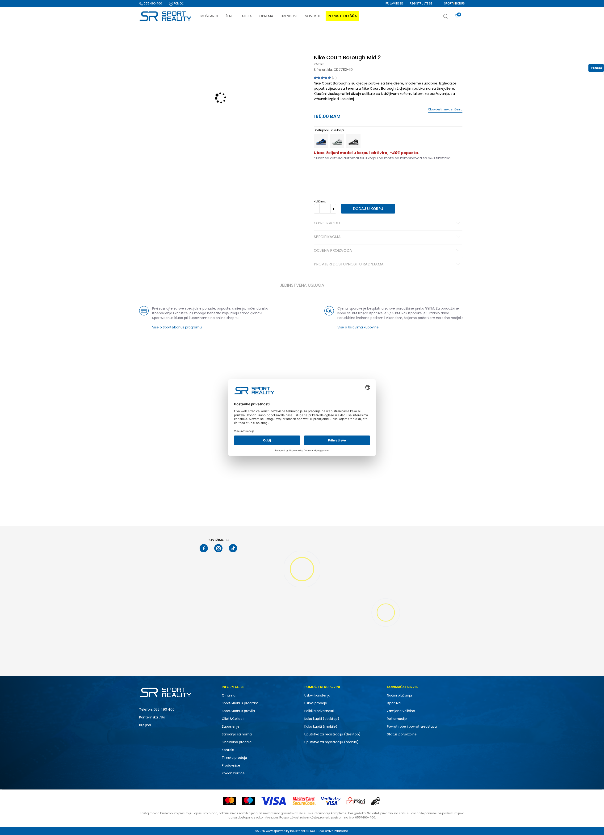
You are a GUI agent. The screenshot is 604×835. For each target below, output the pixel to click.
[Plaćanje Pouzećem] (376, 801)
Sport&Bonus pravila (238, 711)
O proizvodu (327, 223)
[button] (450, 18)
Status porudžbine (402, 734)
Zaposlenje (230, 726)
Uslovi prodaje (315, 703)
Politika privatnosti (319, 711)
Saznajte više (350, 35)
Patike (319, 64)
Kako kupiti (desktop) (321, 718)
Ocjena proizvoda (333, 250)
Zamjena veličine (401, 711)
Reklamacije (397, 718)
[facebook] (204, 548)
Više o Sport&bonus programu (177, 327)
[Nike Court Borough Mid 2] (321, 141)
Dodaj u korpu (368, 208)
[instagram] (218, 548)
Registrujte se (421, 3)
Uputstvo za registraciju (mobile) (331, 742)
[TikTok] (233, 548)
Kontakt (228, 749)
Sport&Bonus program (240, 703)
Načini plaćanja (399, 695)
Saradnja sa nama (237, 734)
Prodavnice (231, 765)
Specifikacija (327, 237)
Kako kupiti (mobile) (320, 726)
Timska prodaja (234, 757)
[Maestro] (248, 801)
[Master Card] (229, 801)
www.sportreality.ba (280, 831)
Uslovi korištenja (317, 695)
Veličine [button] (337, 173)
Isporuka (394, 703)
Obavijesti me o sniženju (445, 109)
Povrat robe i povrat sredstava (412, 726)
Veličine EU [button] (321, 173)
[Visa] (273, 801)
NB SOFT (311, 831)
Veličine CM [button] (354, 173)
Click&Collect (233, 718)
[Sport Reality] (165, 16)
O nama (228, 695)
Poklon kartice (233, 773)
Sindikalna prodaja (237, 742)
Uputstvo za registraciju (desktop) (332, 734)
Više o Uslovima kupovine (358, 327)
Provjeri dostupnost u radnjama (349, 264)
